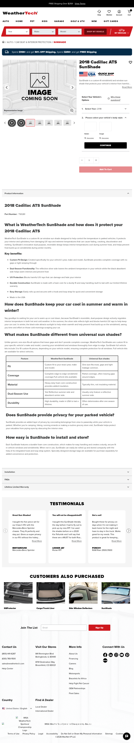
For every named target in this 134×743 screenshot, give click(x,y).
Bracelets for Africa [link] (77, 678)
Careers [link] (72, 663)
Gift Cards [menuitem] (111, 21)
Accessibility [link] (52, 733)
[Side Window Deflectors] (83, 592)
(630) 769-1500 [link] (9, 658)
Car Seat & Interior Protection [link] (33, 42)
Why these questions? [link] (115, 98)
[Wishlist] (130, 62)
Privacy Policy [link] (29, 733)
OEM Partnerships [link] (77, 688)
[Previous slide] (4, 123)
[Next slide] (74, 123)
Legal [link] (40, 733)
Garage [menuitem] (59, 21)
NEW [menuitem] (94, 21)
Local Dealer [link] (41, 706)
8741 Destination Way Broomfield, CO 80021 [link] (45, 664)
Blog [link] (71, 668)
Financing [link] (73, 658)
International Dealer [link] (44, 710)
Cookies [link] (119, 733)
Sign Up (100, 627)
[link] (3, 41)
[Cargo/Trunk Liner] (51, 592)
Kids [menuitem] (45, 21)
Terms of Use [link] (13, 733)
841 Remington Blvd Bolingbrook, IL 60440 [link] (45, 655)
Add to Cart (106, 169)
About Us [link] (73, 653)
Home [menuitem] (19, 21)
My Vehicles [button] (121, 33)
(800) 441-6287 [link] (9, 653)
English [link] (23, 708)
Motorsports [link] (74, 673)
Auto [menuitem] (6, 21)
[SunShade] (116, 592)
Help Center (7, 668)
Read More (127, 87)
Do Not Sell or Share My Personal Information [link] (81, 733)
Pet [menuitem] (32, 21)
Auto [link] (10, 42)
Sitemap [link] (109, 733)
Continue (105, 145)
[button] (109, 13)
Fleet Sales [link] (74, 693)
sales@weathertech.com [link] (13, 663)
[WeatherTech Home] (20, 13)
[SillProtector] (18, 592)
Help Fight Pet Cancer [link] (79, 683)
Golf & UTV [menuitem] (78, 21)
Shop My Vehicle (95, 31)
